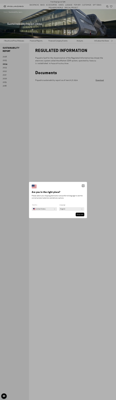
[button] (83, 186)
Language (62, 205)
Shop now (80, 214)
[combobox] (39, 209)
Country (34, 205)
